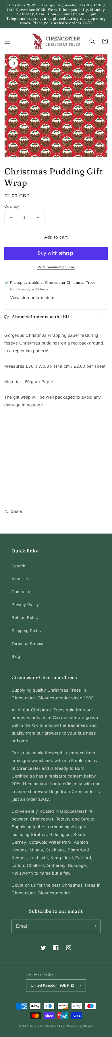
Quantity (11, 206)
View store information (32, 297)
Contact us (22, 591)
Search (18, 566)
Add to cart (56, 237)
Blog (15, 656)
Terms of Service (28, 643)
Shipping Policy (26, 630)
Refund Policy (25, 617)
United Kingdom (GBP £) (52, 985)
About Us (20, 578)
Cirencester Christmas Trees (48, 1026)
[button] (7, 41)
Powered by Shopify (80, 1026)
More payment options (56, 267)
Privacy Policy (25, 604)
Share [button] (17, 511)
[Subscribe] (94, 926)
